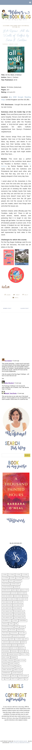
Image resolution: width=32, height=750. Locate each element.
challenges (17, 608)
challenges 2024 (19, 614)
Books (25, 596)
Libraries (5, 642)
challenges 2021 (7, 611)
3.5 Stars (25, 574)
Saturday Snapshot (8, 660)
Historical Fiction (18, 635)
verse (7, 678)
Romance (14, 657)
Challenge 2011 (11, 599)
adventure (18, 580)
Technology (6, 675)
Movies (14, 645)
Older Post (25, 308)
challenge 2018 (7, 605)
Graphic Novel (6, 635)
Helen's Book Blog (20, 741)
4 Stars (12, 577)
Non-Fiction (14, 648)
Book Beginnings (7, 596)
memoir (24, 642)
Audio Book (5, 583)
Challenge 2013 (6, 602)
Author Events (15, 583)
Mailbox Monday (15, 642)
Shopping (5, 663)
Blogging (14, 593)
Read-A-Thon (24, 654)
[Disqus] (16, 335)
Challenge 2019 (17, 605)
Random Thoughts (14, 654)
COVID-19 (4, 623)
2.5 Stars (11, 574)
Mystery (20, 645)
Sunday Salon (18, 669)
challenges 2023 (7, 614)
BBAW (14, 590)
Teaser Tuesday (17, 672)
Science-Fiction (20, 660)
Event (16, 626)
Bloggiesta (5, 593)
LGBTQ (26, 639)
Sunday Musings (7, 669)
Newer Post (7, 308)
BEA (19, 590)
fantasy (4, 629)
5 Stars (26, 577)
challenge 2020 (15, 25)
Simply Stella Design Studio (20, 742)
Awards (17, 586)
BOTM (3, 599)
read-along (5, 657)
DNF (16, 623)
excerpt (22, 626)
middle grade (6, 645)
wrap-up (21, 678)
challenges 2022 (19, 611)
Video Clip (14, 678)
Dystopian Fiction (7, 626)
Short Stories (14, 663)
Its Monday (19, 639)
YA (19, 27)
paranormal (6, 651)
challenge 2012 (22, 599)
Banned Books (6, 590)
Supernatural (6, 672)
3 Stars (18, 574)
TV (3, 678)
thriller (14, 675)
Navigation (5, 648)
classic (15, 620)
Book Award (22, 593)
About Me (5, 580)
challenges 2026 (20, 617)
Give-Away (22, 632)
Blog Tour (25, 590)
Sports (18, 666)
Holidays (5, 639)
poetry (4, 654)
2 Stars (4, 574)
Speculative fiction (8, 666)
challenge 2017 (17, 602)
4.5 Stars (6, 25)
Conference (22, 620)
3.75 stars (5, 577)
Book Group (18, 596)
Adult (11, 580)
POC (26, 651)
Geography (14, 632)
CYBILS (11, 623)
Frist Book (5, 632)
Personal (14, 651)
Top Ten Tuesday (23, 675)
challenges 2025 (7, 617)
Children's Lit (6, 620)
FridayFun (20, 629)
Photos (21, 651)
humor (12, 639)
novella (22, 648)
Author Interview (7, 586)
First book (12, 629)
